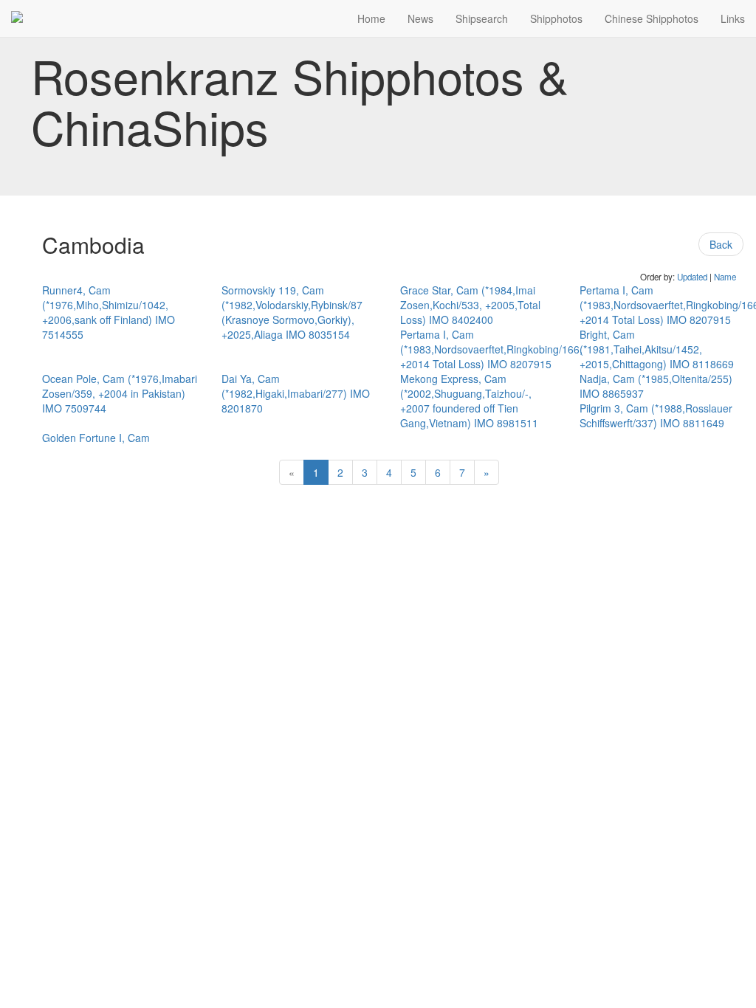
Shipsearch (482, 18)
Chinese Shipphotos (651, 18)
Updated (692, 277)
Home (371, 18)
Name (725, 277)
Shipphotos (556, 18)
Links (733, 18)
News (420, 18)
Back (720, 244)
